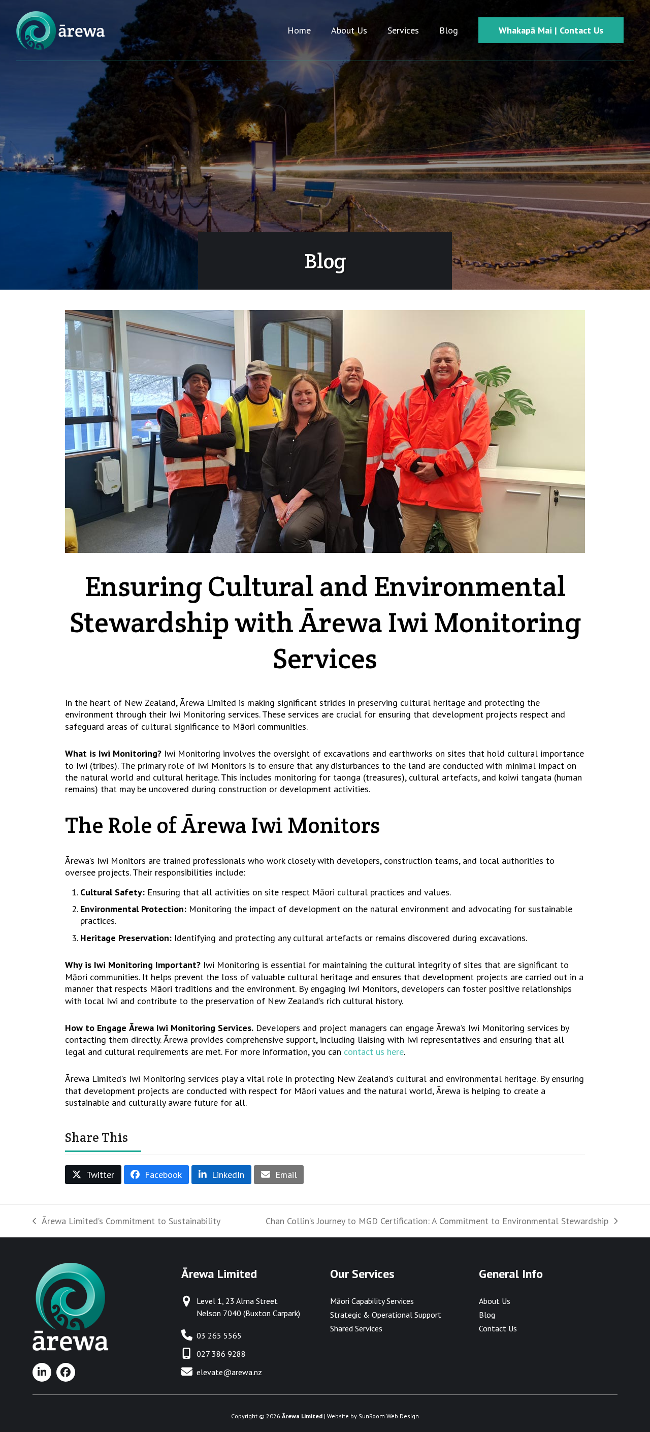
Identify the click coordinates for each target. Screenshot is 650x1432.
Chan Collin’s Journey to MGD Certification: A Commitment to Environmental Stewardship (437, 1221)
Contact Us (498, 1328)
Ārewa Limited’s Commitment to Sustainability (126, 1221)
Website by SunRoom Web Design (373, 1416)
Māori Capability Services (372, 1301)
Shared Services (356, 1328)
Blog (487, 1315)
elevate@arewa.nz (229, 1372)
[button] (93, 1174)
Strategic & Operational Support (385, 1315)
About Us (494, 1301)
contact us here (374, 1051)
